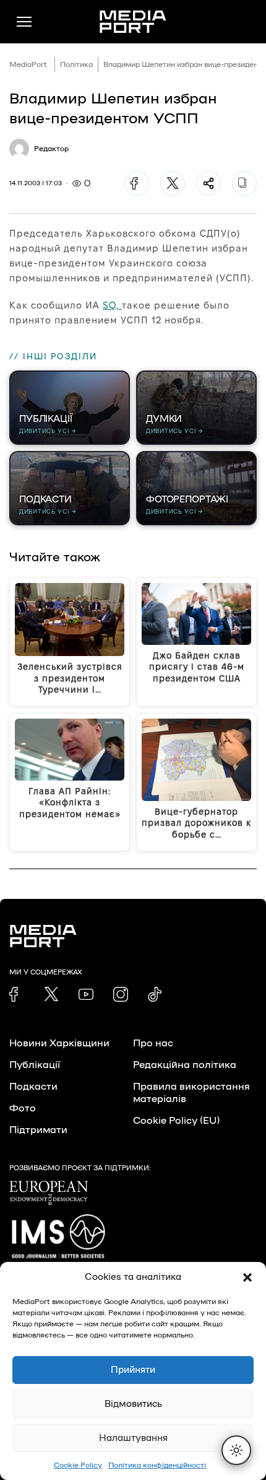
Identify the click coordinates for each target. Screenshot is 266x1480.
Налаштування (133, 1438)
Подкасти (33, 1087)
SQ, (112, 305)
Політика (76, 64)
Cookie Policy (78, 1465)
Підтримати (38, 1130)
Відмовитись (133, 1404)
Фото (22, 1108)
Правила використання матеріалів (191, 1093)
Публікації (34, 1065)
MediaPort (28, 64)
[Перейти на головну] (133, 21)
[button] (247, 1277)
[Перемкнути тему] (236, 1450)
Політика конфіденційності (157, 1465)
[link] (17, 994)
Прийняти (133, 1370)
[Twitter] (172, 183)
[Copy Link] (244, 183)
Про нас (153, 1043)
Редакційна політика (184, 1065)
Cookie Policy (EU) (176, 1121)
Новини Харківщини (59, 1043)
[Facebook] (136, 183)
